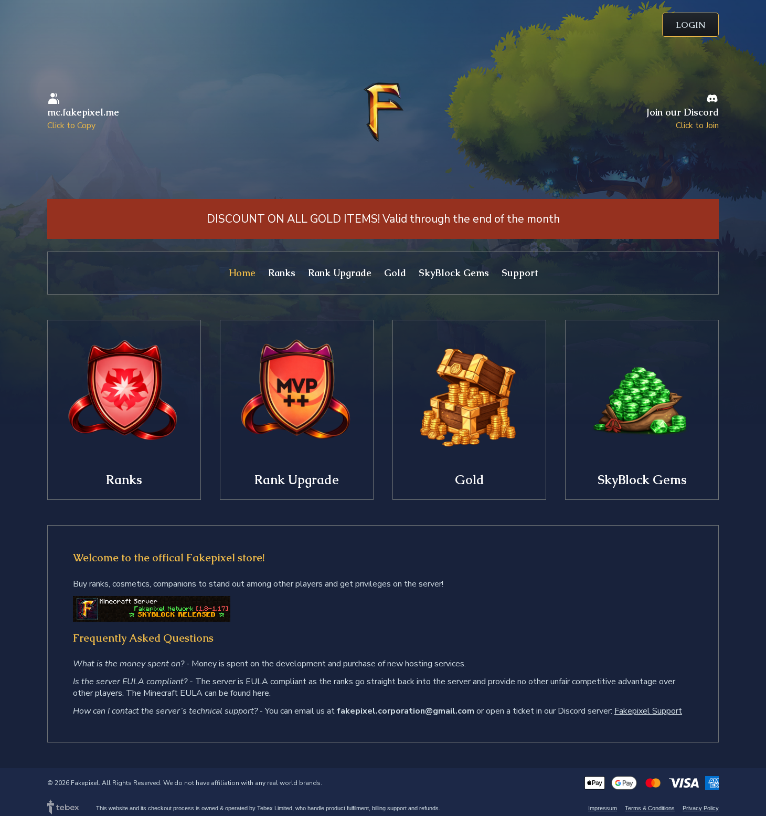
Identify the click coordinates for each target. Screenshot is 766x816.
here (261, 693)
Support (520, 273)
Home (242, 273)
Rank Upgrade (339, 273)
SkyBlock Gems (454, 273)
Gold (395, 273)
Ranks (281, 273)
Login (690, 24)
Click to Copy (71, 125)
